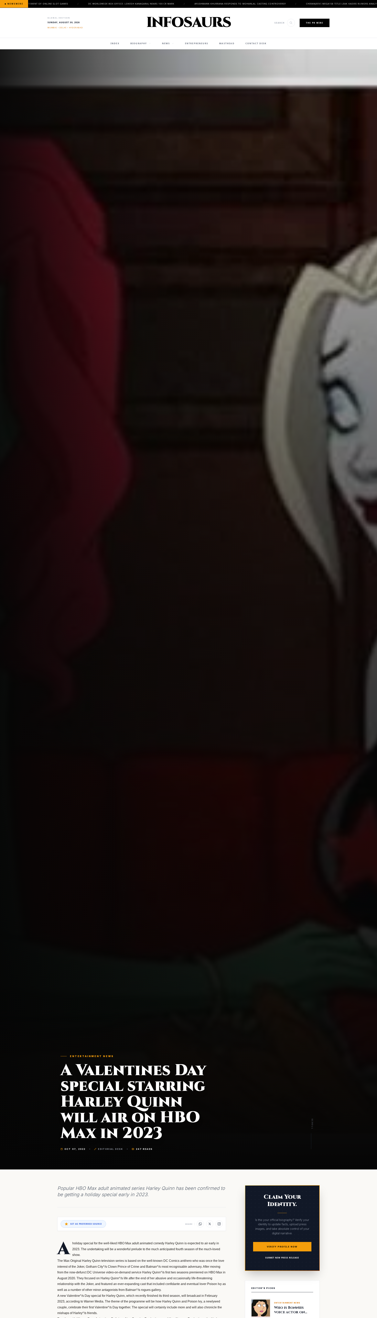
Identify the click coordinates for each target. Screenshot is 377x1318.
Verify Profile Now (282, 1246)
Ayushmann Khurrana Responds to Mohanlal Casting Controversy (186, 3)
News (166, 43)
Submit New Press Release (282, 1258)
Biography (138, 43)
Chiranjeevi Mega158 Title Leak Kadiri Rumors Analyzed (289, 3)
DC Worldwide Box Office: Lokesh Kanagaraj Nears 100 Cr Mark (77, 3)
